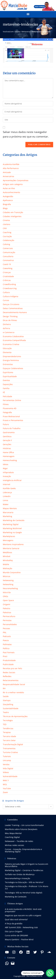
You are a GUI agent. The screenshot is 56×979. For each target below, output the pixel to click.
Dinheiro (7, 324)
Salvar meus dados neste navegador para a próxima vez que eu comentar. (26, 134)
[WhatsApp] (7, 963)
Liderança (7, 492)
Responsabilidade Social (14, 684)
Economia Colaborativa (13, 336)
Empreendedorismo (12, 356)
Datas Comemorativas (13, 308)
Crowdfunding (9, 284)
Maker (6, 504)
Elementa (7, 352)
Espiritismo (8, 372)
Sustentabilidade (10, 708)
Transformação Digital (13, 744)
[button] (28, 14)
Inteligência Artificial (12, 480)
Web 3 (6, 780)
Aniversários (8, 176)
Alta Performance (11, 168)
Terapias (7, 732)
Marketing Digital (10, 524)
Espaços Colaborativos (13, 368)
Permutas (7, 620)
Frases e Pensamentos (13, 420)
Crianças (7, 272)
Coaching (7, 232)
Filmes (6, 404)
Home (17, 31)
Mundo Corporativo (12, 572)
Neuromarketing (10, 588)
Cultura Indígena (10, 296)
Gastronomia (9, 432)
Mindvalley (8, 560)
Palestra (6, 608)
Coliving (6, 244)
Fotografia (7, 412)
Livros (5, 500)
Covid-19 (7, 264)
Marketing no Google (12, 532)
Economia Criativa (11, 344)
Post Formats (9, 652)
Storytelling (8, 704)
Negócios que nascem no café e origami (23, 915)
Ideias (5, 464)
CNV (5, 228)
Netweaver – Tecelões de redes (19, 841)
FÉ (4, 392)
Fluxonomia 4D (9, 408)
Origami (6, 604)
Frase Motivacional (11, 416)
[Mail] (13, 963)
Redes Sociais (9, 672)
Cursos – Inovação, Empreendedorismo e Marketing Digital (23, 850)
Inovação (7, 476)
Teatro (6, 712)
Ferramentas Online (12, 400)
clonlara (6, 224)
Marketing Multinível (12, 528)
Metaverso (26, 31)
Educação (7, 348)
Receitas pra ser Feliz (12, 668)
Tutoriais (7, 756)
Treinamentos (9, 748)
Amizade (7, 172)
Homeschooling (10, 460)
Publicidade (8, 664)
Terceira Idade (9, 736)
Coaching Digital (12, 837)
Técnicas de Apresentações (15, 716)
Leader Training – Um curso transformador (24, 825)
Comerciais (8, 248)
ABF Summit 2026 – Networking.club (21, 927)
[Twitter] (35, 952)
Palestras (7, 612)
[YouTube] (7, 952)
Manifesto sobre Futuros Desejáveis (21, 829)
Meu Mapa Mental (13, 833)
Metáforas (7, 552)
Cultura (6, 292)
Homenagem (8, 456)
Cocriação (7, 236)
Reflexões (7, 676)
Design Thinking (10, 316)
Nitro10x (7, 592)
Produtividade (9, 660)
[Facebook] (21, 952)
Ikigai (5, 468)
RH (4, 688)
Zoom (5, 792)
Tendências (8, 728)
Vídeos (6, 772)
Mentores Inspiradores (13, 544)
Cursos (6, 300)
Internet (6, 484)
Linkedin (7, 496)
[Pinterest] (42, 952)
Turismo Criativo (10, 752)
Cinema (6, 220)
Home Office (8, 452)
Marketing (7, 516)
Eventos (6, 380)
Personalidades (10, 624)
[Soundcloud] (49, 952)
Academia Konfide (11, 164)
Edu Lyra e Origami (13, 931)
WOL (5, 784)
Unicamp (7, 760)
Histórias (7, 448)
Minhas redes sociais (14, 845)
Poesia (6, 640)
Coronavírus (8, 260)
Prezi (5, 656)
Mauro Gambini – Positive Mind (19, 939)
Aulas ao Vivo (9, 188)
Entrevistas (8, 364)
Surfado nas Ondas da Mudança (19, 874)
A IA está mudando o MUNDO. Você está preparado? (23, 910)
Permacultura (9, 616)
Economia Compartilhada (14, 340)
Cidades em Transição (13, 212)
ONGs (5, 596)
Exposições (8, 384)
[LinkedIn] (28, 952)
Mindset (6, 556)
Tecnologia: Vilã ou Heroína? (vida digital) (23, 892)
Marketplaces (9, 536)
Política (6, 648)
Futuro (6, 424)
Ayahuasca (8, 200)
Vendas (6, 764)
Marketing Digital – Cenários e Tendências (24, 870)
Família (6, 388)
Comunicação (9, 252)
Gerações (7, 444)
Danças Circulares (11, 304)
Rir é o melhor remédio (13, 692)
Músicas (6, 576)
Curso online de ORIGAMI (16, 935)
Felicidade (7, 396)
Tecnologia (8, 720)
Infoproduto (8, 472)
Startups (7, 700)
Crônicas (7, 280)
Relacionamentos (10, 680)
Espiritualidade (10, 376)
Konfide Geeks (9, 488)
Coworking (7, 268)
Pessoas (6, 628)
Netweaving (8, 580)
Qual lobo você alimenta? (16, 919)
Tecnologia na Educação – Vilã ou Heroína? (24, 882)
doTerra (6, 328)
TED (4, 724)
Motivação (7, 568)
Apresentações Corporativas (15, 180)
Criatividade (8, 276)
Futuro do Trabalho (11, 428)
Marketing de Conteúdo (13, 520)
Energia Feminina (11, 360)
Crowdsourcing (10, 288)
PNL (4, 632)
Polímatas (7, 644)
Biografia (7, 204)
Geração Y (7, 440)
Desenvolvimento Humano (15, 312)
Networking (8, 584)
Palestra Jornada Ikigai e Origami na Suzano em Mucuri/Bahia (26, 865)
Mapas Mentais (10, 508)
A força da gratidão (13, 923)
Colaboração (8, 240)
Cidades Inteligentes (12, 216)
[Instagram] (14, 952)
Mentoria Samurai (11, 548)
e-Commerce (8, 332)
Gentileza (7, 436)
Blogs (5, 208)
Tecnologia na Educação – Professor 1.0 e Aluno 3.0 (26, 887)
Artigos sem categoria (13, 184)
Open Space (8, 600)
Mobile (6, 564)
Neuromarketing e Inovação (17, 878)
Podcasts (7, 636)
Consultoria (8, 256)
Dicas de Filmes (10, 320)
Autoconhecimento (11, 192)
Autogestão (8, 196)
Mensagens (8, 540)
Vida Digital (8, 768)
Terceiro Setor (9, 740)
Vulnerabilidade (10, 776)
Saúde (6, 696)
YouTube (7, 788)
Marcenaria (8, 512)
